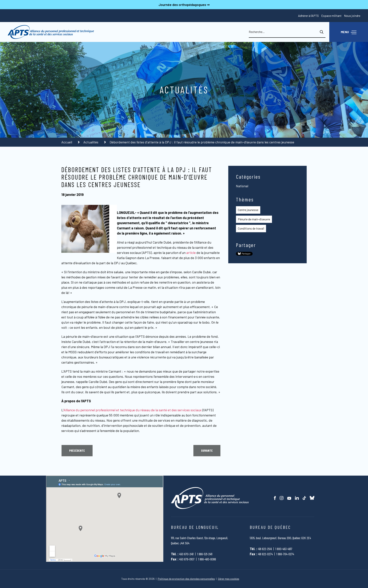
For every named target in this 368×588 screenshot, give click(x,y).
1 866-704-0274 (285, 554)
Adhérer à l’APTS (308, 15)
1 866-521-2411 (204, 554)
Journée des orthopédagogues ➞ (184, 4)
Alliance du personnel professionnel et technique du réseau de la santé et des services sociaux (132, 410)
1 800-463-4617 (283, 549)
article (191, 252)
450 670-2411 (186, 554)
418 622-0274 (265, 554)
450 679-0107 (187, 559)
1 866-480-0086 (207, 559)
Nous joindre (352, 15)
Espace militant (331, 15)
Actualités (91, 142)
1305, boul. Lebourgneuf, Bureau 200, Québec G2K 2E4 (280, 538)
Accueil (67, 142)
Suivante (207, 450)
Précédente (77, 450)
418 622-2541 (265, 549)
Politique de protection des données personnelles (186, 578)
